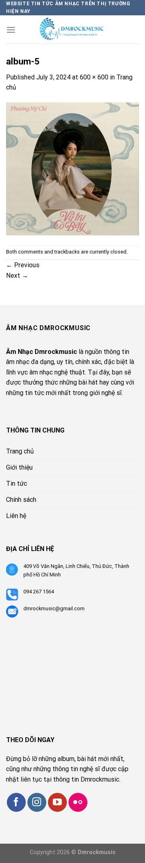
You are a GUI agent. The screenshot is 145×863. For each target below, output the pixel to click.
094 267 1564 (38, 592)
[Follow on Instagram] (36, 802)
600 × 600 (94, 77)
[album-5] (72, 168)
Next (17, 275)
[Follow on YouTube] (57, 802)
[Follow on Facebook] (16, 802)
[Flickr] (77, 802)
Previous (22, 265)
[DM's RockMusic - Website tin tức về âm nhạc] (77, 29)
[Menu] (11, 30)
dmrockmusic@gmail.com (54, 608)
